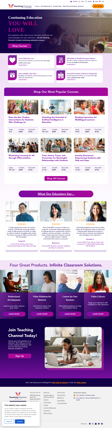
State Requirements (46, 6)
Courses (37, 6)
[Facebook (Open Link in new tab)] (99, 424)
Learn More (24, 65)
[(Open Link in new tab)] (96, 424)
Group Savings (57, 6)
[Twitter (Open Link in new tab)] (93, 424)
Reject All (10, 420)
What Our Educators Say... (56, 194)
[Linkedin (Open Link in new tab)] (90, 424)
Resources (81, 6)
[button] (95, 1)
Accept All (21, 420)
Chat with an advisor (60, 383)
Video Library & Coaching (70, 6)
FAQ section (81, 383)
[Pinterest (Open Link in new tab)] (102, 424)
